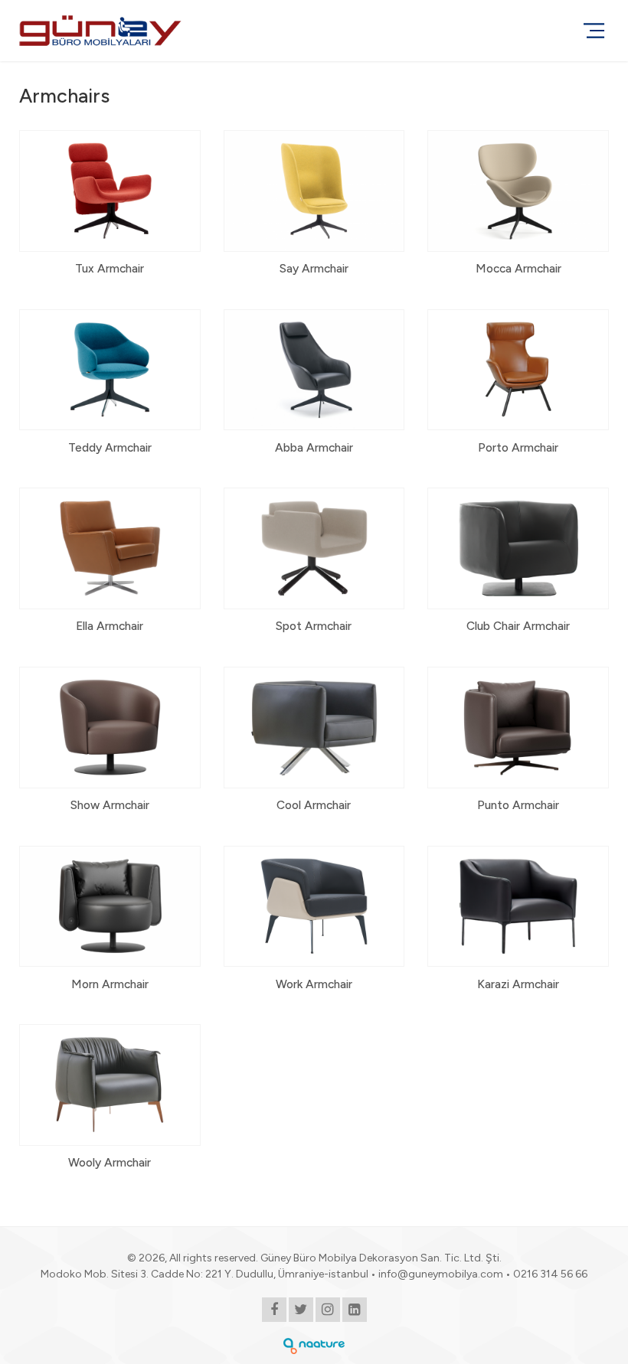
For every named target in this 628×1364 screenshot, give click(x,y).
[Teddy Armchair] (110, 387)
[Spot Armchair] (314, 566)
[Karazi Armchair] (518, 924)
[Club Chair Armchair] (518, 566)
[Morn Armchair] (110, 924)
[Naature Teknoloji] (314, 1345)
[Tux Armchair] (110, 208)
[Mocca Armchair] (518, 208)
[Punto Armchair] (518, 745)
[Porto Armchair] (518, 387)
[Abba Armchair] (314, 387)
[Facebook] (274, 1310)
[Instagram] (328, 1310)
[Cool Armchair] (314, 745)
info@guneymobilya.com (440, 1274)
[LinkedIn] (354, 1310)
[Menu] (594, 30)
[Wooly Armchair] (110, 1102)
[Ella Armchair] (110, 566)
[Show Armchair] (110, 745)
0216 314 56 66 (550, 1274)
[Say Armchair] (314, 208)
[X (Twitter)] (301, 1310)
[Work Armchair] (314, 924)
